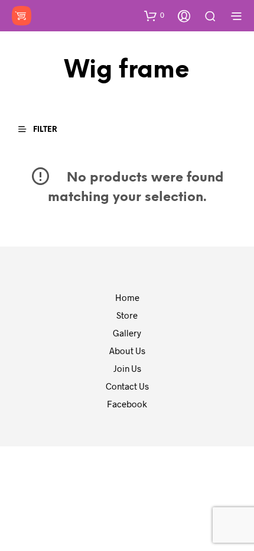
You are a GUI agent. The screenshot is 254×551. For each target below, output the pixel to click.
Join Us (127, 368)
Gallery (127, 333)
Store (127, 315)
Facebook (127, 403)
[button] (154, 15)
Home (127, 297)
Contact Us (127, 386)
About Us (127, 350)
